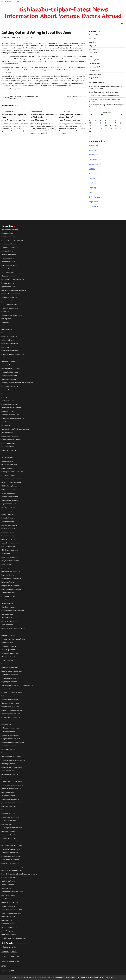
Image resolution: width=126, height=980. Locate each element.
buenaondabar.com (8, 489)
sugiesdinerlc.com (7, 614)
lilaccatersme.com (8, 283)
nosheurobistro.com (8, 251)
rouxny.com (5, 347)
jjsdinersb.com (6, 824)
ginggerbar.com (7, 643)
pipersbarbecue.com (9, 514)
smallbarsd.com (7, 233)
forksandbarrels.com (8, 493)
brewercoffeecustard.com (10, 294)
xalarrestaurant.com (8, 838)
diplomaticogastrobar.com (11, 913)
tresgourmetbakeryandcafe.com (13, 639)
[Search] (122, 23)
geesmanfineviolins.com (10, 265)
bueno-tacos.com (8, 753)
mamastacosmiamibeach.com (12, 611)
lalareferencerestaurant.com (11, 846)
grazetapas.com (7, 625)
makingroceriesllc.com (9, 386)
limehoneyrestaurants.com (11, 856)
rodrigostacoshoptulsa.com (11, 692)
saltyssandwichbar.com (10, 561)
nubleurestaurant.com (9, 831)
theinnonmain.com (8, 262)
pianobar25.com (7, 468)
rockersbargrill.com (8, 596)
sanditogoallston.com (9, 244)
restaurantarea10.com (9, 337)
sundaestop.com (7, 272)
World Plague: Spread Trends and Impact (103, 92)
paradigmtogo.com (8, 546)
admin (30, 37)
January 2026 (94, 60)
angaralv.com (6, 322)
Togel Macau (94, 173)
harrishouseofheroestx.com (11, 440)
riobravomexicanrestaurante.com (13, 290)
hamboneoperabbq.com (10, 920)
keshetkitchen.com (8, 917)
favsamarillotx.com (8, 796)
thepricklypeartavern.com (10, 714)
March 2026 (93, 53)
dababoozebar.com (8, 813)
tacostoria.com (7, 461)
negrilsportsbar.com (8, 504)
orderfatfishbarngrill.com (10, 735)
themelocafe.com (7, 885)
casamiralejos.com (8, 390)
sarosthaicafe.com (8, 771)
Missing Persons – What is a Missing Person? (71, 115)
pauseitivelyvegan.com (9, 931)
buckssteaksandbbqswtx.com (12, 710)
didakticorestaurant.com (10, 863)
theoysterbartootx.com (9, 700)
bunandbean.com (7, 333)
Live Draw (92, 183)
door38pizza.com (7, 899)
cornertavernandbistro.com (11, 789)
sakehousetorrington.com (10, 369)
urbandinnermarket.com (10, 543)
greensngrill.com (7, 365)
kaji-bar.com (6, 696)
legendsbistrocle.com (9, 575)
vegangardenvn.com (9, 927)
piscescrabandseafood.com (11, 803)
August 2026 (93, 35)
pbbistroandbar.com (9, 557)
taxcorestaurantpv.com (10, 799)
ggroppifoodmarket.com (10, 372)
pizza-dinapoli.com (8, 301)
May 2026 (92, 46)
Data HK (92, 169)
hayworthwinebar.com (9, 774)
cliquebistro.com (7, 433)
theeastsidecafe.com (9, 721)
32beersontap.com (8, 276)
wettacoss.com (7, 457)
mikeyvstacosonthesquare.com (12, 418)
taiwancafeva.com (8, 269)
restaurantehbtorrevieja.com (11, 870)
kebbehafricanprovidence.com (12, 280)
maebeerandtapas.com (10, 707)
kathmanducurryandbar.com (11, 671)
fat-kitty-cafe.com (8, 881)
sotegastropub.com (8, 636)
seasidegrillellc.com (8, 764)
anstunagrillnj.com (8, 906)
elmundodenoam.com (9, 230)
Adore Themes (107, 977)
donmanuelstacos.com (9, 675)
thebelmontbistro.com (9, 497)
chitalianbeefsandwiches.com (12, 657)
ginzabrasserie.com (8, 607)
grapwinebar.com (7, 522)
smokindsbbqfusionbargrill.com (12, 742)
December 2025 (94, 63)
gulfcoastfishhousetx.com (10, 728)
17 (90, 126)
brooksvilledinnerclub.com (10, 436)
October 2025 (94, 70)
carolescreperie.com (8, 379)
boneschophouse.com (9, 404)
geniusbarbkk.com (8, 732)
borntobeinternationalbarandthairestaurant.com (19, 874)
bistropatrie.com (7, 425)
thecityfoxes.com (7, 401)
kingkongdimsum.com (9, 682)
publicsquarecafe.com (9, 668)
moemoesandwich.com (10, 817)
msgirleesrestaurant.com (10, 586)
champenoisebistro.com (10, 703)
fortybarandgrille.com (9, 304)
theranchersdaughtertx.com (11, 781)
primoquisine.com (7, 397)
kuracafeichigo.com (8, 878)
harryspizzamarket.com (9, 902)
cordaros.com (6, 329)
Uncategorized (15, 89)
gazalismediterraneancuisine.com (13, 938)
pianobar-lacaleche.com (10, 411)
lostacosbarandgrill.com (10, 536)
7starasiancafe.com (8, 326)
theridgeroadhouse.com (10, 247)
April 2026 (92, 49)
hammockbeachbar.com (10, 571)
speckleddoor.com (8, 287)
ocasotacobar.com (8, 450)
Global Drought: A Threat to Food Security (104, 96)
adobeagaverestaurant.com (11, 828)
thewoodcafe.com (8, 258)
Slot (90, 192)
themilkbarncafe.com (9, 600)
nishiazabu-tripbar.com (9, 486)
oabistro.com (6, 564)
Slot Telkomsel (94, 197)
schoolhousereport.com (10, 415)
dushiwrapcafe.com (8, 507)
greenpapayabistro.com (10, 653)
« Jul (90, 136)
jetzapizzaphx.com (8, 895)
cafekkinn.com (6, 888)
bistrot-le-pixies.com (9, 621)
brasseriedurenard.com (9, 344)
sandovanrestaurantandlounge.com (14, 867)
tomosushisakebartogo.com (11, 910)
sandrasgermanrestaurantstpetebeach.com (17, 383)
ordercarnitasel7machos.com (12, 315)
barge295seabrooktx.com (10, 739)
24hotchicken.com (8, 237)
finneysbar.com (7, 603)
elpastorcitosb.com (8, 255)
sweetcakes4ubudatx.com (11, 579)
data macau (94, 206)
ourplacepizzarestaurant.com (12, 892)
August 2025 (93, 78)
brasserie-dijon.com (8, 749)
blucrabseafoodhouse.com (11, 589)
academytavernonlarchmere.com (13, 760)
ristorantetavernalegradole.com (13, 482)
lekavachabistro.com (9, 525)
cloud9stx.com (6, 618)
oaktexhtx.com (6, 724)
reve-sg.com (6, 319)
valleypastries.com (8, 340)
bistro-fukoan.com (8, 529)
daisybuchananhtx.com (10, 422)
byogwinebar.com (8, 518)
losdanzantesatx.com (9, 465)
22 (116, 126)
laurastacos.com (7, 664)
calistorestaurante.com (9, 361)
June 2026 (92, 42)
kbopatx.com (6, 393)
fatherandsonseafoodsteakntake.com (15, 429)
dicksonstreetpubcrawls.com (11, 479)
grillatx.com (5, 554)
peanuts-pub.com (8, 568)
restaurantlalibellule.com (10, 835)
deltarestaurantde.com (9, 853)
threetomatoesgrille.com (10, 678)
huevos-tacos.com (8, 539)
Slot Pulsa (92, 178)
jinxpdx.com (5, 312)
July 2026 (92, 38)
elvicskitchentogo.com (9, 550)
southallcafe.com (7, 689)
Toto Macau (93, 155)
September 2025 (95, 74)
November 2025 (94, 67)
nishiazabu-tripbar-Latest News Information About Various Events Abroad (63, 13)
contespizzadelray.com (9, 308)
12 (100, 123)
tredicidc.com (6, 358)
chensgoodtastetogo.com (11, 756)
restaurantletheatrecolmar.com (12, 354)
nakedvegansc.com (8, 934)
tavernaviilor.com (7, 660)
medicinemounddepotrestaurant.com (15, 842)
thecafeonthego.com (9, 511)
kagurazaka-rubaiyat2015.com (12, 240)
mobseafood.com (8, 475)
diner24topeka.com (8, 650)
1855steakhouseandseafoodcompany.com (17, 685)
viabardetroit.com (7, 447)
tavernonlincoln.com (8, 821)
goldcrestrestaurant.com (10, 860)
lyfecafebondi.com (8, 443)
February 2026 (94, 56)
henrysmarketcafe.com (9, 351)
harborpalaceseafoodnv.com (12, 472)
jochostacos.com (7, 792)
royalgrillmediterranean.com (11, 767)
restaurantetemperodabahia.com (13, 628)
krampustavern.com (8, 810)
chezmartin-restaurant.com (11, 408)
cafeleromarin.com (8, 593)
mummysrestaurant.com (10, 717)
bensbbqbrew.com (8, 924)
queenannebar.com (8, 746)
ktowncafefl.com (7, 582)
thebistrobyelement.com (10, 454)
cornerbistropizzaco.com (10, 500)
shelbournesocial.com (9, 297)
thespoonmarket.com (9, 376)
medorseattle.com (8, 532)
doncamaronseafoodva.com (12, 785)
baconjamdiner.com (8, 778)
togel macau (94, 202)
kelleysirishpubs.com (8, 806)
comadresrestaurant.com (10, 849)
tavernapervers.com (8, 632)
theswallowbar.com (8, 646)
